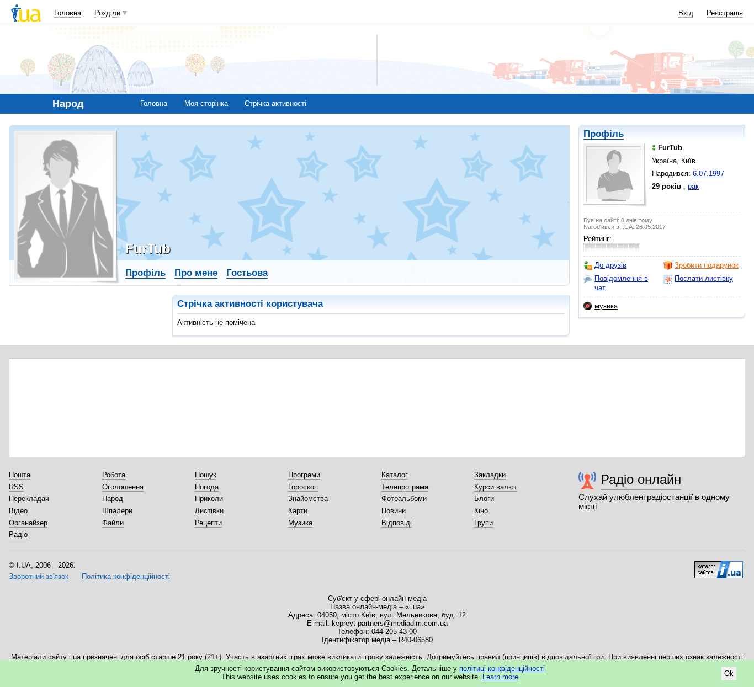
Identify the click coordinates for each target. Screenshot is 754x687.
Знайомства (308, 498)
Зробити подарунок (707, 265)
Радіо (18, 534)
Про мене (195, 273)
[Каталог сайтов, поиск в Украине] (718, 565)
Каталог (394, 475)
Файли (113, 523)
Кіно (481, 511)
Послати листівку (704, 278)
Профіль (603, 134)
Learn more (500, 677)
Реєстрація (725, 13)
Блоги (484, 498)
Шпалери (117, 511)
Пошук (205, 475)
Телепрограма (404, 487)
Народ (112, 498)
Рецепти (208, 523)
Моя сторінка (206, 103)
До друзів (610, 265)
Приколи (209, 498)
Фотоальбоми (404, 498)
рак (693, 186)
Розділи (107, 13)
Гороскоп (303, 487)
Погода (207, 487)
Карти (297, 511)
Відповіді (396, 523)
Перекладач (29, 498)
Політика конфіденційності (126, 576)
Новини (393, 511)
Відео (18, 511)
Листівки (209, 511)
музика (606, 306)
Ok (729, 673)
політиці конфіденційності (502, 668)
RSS (16, 487)
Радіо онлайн (641, 479)
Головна (67, 13)
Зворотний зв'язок (38, 576)
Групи (483, 523)
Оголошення (123, 487)
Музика (300, 523)
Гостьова (247, 273)
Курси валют (495, 487)
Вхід (685, 13)
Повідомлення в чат (621, 282)
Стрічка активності (275, 103)
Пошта (19, 475)
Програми (304, 475)
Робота (113, 475)
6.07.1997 (708, 173)
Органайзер (28, 523)
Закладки (490, 475)
